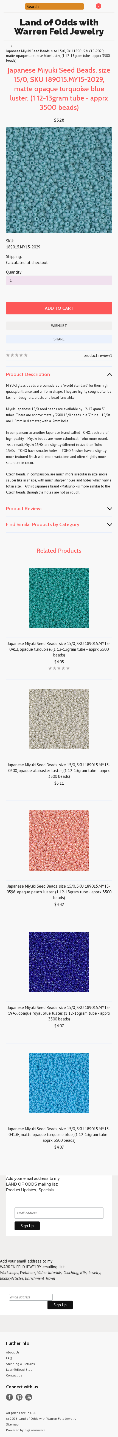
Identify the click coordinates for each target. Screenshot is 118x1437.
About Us (12, 1352)
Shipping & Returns (20, 1364)
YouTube (28, 1397)
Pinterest (19, 1397)
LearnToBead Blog (19, 1369)
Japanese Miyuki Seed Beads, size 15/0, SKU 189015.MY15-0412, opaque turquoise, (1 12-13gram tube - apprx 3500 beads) (59, 649)
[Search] (21, 6)
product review (97, 355)
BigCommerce (35, 1430)
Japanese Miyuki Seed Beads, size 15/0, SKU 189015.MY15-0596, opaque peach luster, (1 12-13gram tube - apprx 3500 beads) (59, 892)
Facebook (9, 1397)
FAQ (9, 1358)
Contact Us (14, 1375)
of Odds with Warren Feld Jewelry (59, 26)
